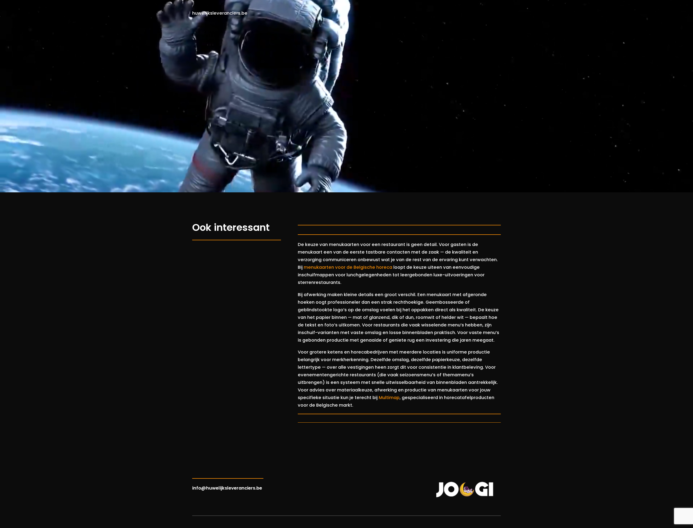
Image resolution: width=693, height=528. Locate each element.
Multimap (389, 397)
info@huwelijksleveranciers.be (227, 488)
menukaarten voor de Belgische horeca (348, 267)
